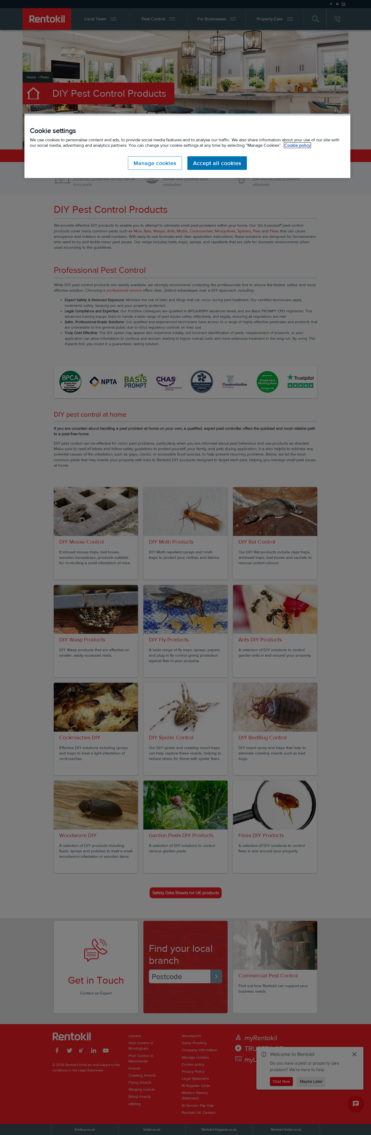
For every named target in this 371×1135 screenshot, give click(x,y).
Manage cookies (155, 163)
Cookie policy (297, 145)
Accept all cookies (217, 163)
